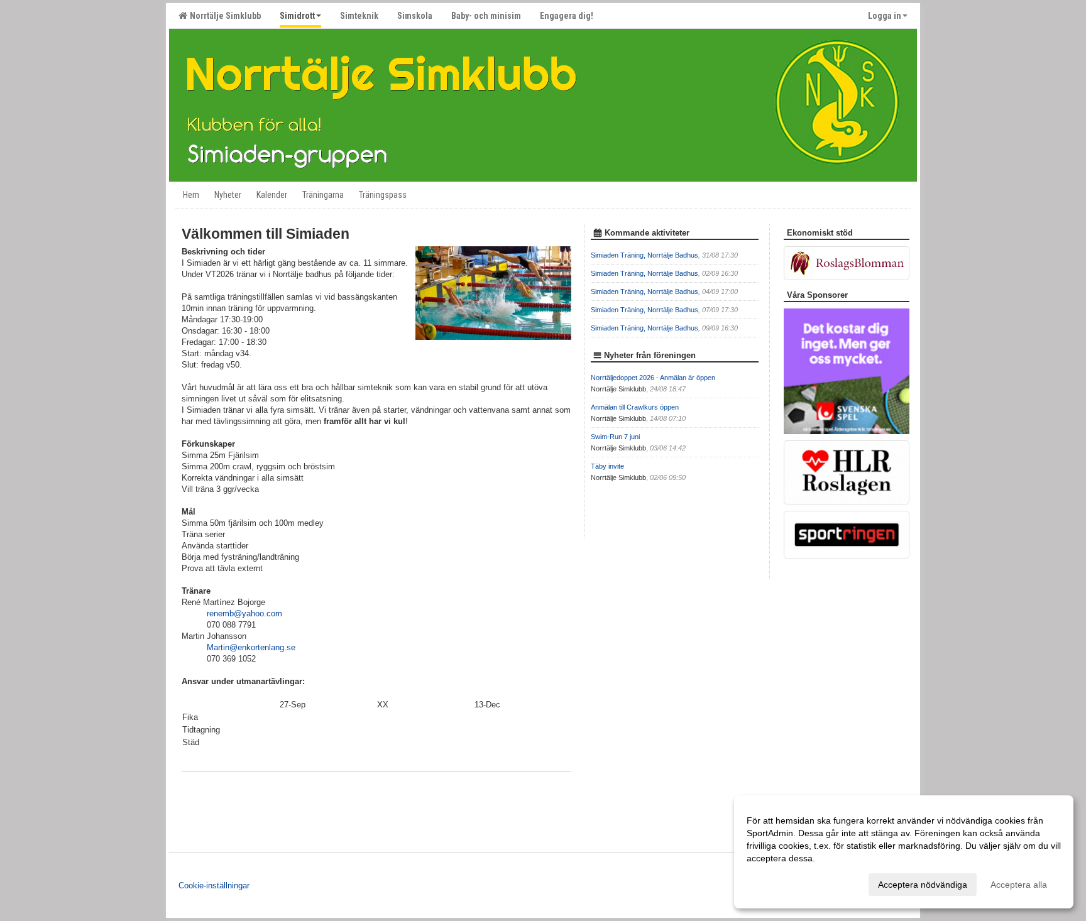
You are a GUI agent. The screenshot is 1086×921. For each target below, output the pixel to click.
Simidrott (297, 16)
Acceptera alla (1018, 885)
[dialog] (903, 851)
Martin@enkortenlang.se (251, 647)
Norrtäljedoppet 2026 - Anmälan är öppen (653, 377)
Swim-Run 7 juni (615, 436)
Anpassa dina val (780, 883)
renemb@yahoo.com (244, 613)
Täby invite (607, 466)
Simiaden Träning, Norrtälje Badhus (644, 255)
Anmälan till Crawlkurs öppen (635, 407)
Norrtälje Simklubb (223, 16)
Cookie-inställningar (214, 885)
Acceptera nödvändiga (922, 885)
